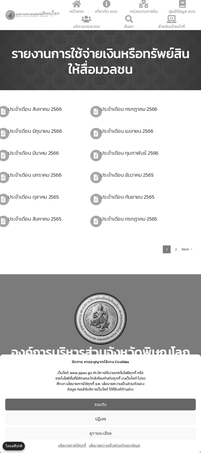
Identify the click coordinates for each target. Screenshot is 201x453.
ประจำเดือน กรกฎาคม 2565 (128, 219)
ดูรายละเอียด (101, 433)
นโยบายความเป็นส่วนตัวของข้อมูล (114, 445)
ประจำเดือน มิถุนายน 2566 (35, 131)
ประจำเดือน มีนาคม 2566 (33, 153)
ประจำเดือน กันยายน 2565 (127, 197)
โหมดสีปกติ (13, 446)
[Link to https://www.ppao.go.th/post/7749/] (96, 221)
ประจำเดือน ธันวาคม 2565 (126, 175)
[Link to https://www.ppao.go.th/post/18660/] (96, 177)
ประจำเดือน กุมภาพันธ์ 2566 (129, 153)
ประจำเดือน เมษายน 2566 (126, 131)
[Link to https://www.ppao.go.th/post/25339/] (96, 133)
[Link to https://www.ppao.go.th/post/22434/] (96, 155)
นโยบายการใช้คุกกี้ (72, 445)
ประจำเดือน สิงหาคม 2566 (35, 109)
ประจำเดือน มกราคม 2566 (34, 175)
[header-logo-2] (32, 12)
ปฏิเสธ (100, 419)
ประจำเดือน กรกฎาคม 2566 (128, 109)
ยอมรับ (100, 404)
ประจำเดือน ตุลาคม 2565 (33, 197)
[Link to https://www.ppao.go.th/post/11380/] (96, 199)
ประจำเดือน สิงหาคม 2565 (34, 219)
